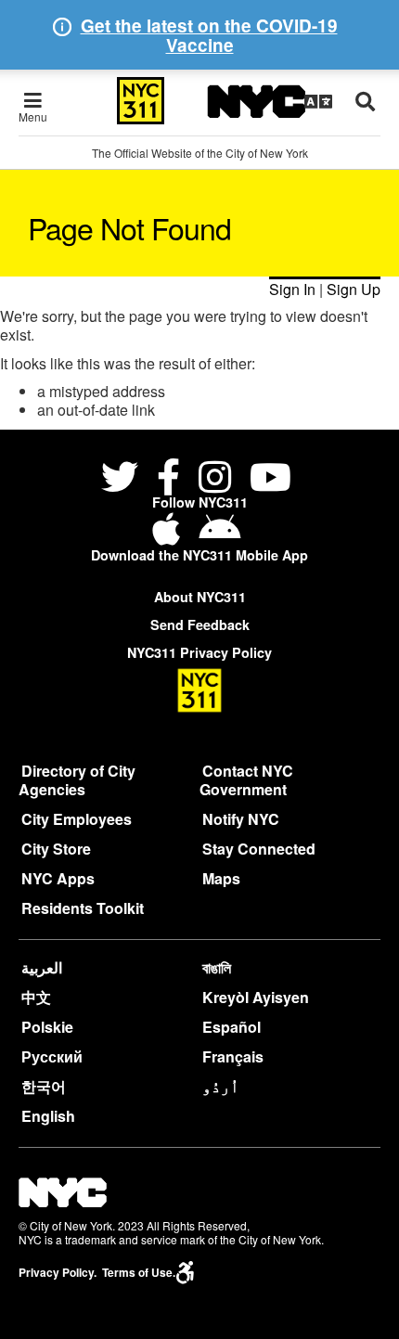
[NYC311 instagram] (214, 479)
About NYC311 (200, 596)
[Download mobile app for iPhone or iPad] (169, 536)
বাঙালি (216, 967)
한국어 (43, 1086)
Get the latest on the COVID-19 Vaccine (209, 35)
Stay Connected (258, 848)
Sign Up (353, 289)
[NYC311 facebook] (168, 479)
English (48, 1116)
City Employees (76, 819)
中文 (36, 997)
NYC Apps (58, 878)
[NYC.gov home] (256, 101)
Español (231, 1026)
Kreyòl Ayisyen (255, 997)
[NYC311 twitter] (123, 479)
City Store (56, 848)
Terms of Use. (138, 1273)
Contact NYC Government (246, 780)
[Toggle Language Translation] (318, 101)
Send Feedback (200, 624)
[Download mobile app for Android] (219, 536)
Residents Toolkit (82, 908)
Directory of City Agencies (77, 780)
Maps (221, 878)
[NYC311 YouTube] (270, 479)
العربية (41, 967)
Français (233, 1056)
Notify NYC (240, 819)
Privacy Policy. (58, 1273)
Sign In (292, 289)
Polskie (47, 1026)
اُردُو (220, 1086)
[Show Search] (365, 101)
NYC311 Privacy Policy (199, 652)
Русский (52, 1056)
